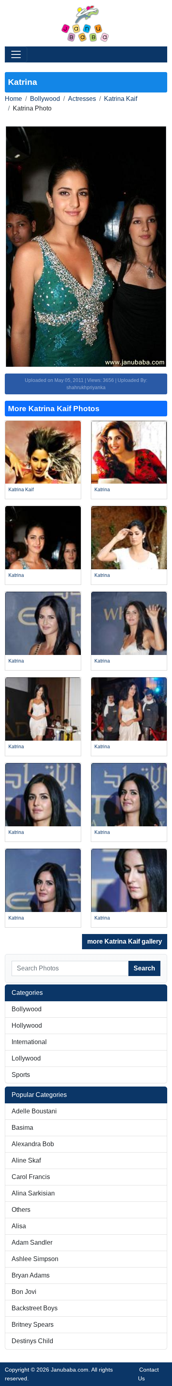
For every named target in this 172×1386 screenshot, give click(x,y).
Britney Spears (33, 1324)
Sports (21, 1074)
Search (144, 968)
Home (13, 98)
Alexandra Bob (33, 1144)
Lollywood (26, 1058)
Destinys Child (32, 1341)
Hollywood (27, 1025)
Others (21, 1209)
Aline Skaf (26, 1160)
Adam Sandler (32, 1242)
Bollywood (45, 98)
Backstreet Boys (35, 1308)
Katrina (102, 489)
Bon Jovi (24, 1291)
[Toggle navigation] (16, 54)
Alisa (19, 1226)
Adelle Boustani (34, 1111)
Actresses (82, 98)
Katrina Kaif (120, 98)
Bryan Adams (31, 1275)
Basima (22, 1127)
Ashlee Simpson (35, 1258)
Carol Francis (31, 1176)
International (29, 1041)
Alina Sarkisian (33, 1193)
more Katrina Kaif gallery (124, 941)
